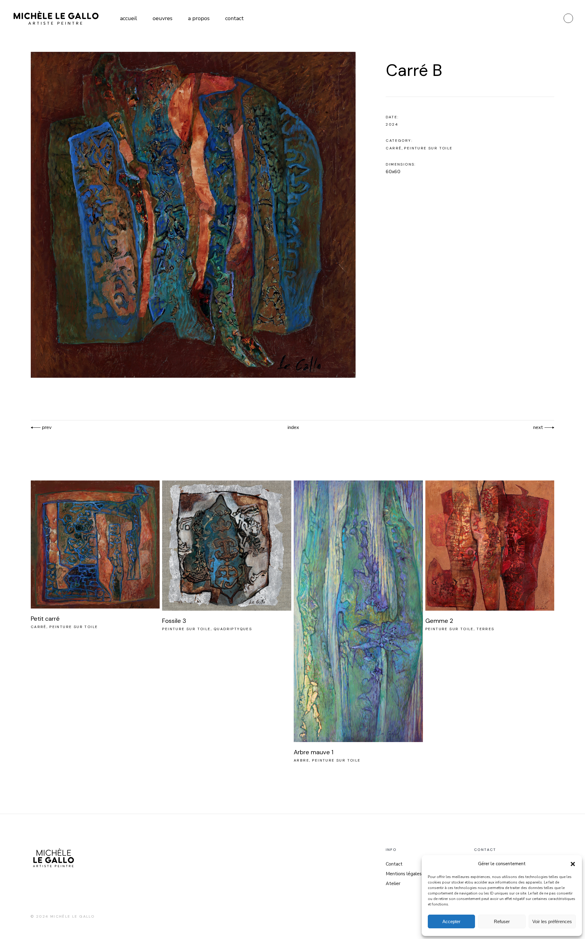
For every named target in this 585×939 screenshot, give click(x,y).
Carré (394, 148)
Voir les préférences (552, 921)
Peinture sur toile (428, 148)
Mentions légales (404, 874)
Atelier (393, 883)
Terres (485, 629)
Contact (394, 864)
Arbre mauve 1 (313, 752)
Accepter (451, 921)
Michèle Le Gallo (72, 916)
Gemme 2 (439, 621)
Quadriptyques (233, 629)
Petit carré (45, 619)
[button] (573, 864)
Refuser (502, 921)
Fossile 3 (174, 621)
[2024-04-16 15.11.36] (193, 215)
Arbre (301, 760)
